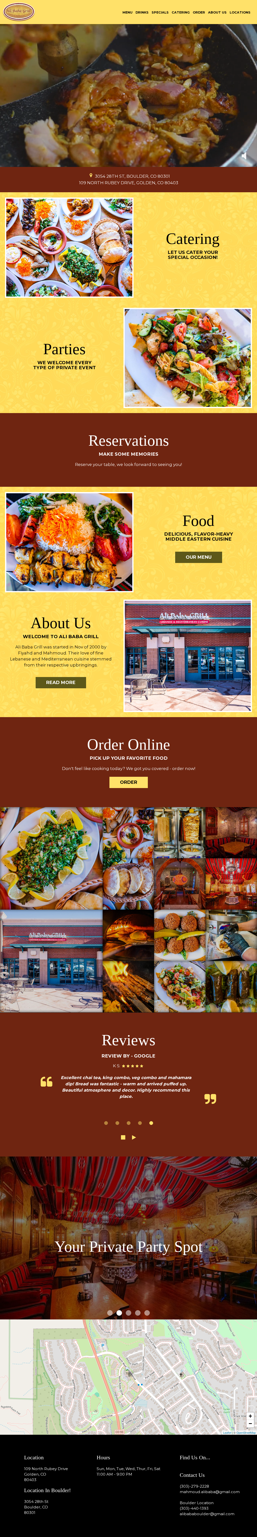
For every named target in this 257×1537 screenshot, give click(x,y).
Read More (56, 684)
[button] (243, 156)
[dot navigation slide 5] (151, 1123)
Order (199, 12)
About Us (217, 12)
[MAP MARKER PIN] (91, 175)
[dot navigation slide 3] (129, 1123)
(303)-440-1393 (194, 1508)
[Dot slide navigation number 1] (110, 1313)
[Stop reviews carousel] (123, 1137)
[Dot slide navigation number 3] (128, 1313)
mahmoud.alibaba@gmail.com (210, 1491)
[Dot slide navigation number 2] (119, 1313)
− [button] (250, 1423)
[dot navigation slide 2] (117, 1123)
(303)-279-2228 (194, 1486)
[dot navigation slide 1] (106, 1123)
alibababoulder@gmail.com (207, 1513)
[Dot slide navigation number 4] (138, 1313)
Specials (160, 12)
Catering (181, 12)
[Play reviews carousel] (134, 1137)
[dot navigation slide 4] (140, 1123)
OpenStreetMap (246, 1432)
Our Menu (199, 557)
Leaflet (227, 1432)
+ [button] (250, 1416)
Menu (127, 12)
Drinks (142, 12)
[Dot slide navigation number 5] (147, 1313)
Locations (240, 12)
